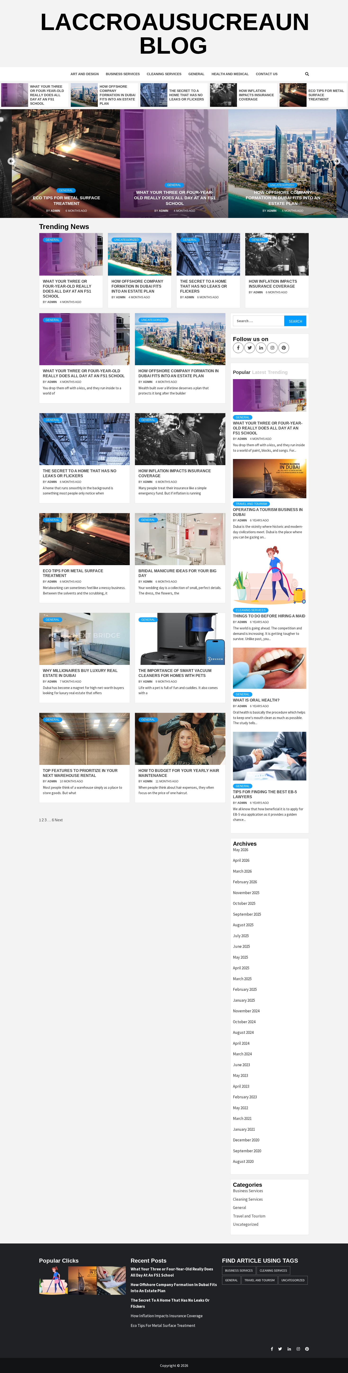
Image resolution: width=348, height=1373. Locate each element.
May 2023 (240, 1075)
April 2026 (241, 860)
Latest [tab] (259, 372)
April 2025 (241, 967)
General (196, 74)
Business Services (123, 74)
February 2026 (245, 881)
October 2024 (244, 1021)
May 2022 (240, 1107)
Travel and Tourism (251, 504)
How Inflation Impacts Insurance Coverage (256, 95)
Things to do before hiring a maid (269, 616)
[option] (34, 95)
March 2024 (242, 1054)
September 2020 (247, 1150)
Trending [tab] (278, 372)
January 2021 (244, 1129)
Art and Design (85, 74)
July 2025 (241, 935)
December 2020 (246, 1140)
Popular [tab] (241, 372)
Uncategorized (282, 185)
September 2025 (247, 914)
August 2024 (243, 1032)
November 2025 (246, 892)
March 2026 (242, 871)
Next (58, 820)
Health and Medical (230, 74)
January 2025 (244, 1000)
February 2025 (245, 989)
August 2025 (243, 924)
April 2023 (241, 1086)
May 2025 (240, 957)
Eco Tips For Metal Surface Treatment (163, 1325)
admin (56, 210)
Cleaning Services (164, 74)
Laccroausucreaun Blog (174, 34)
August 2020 (243, 1161)
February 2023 (245, 1097)
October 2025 (244, 903)
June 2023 (241, 1064)
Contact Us (266, 74)
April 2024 (241, 1043)
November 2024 (246, 1011)
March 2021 (242, 1118)
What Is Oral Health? (256, 700)
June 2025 (241, 946)
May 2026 (240, 849)
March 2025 (242, 978)
